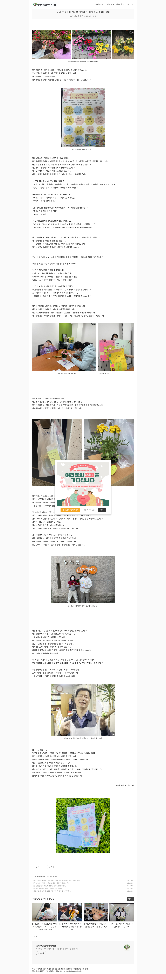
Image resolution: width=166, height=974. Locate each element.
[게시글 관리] (43, 867)
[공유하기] (40, 867)
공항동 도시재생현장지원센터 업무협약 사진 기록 (46, 888)
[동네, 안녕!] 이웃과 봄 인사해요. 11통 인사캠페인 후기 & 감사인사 (51, 883)
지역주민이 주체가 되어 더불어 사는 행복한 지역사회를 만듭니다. (57, 949)
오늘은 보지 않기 (89, 510)
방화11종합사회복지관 (46, 945)
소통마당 (119, 4)
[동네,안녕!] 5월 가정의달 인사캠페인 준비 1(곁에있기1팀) (49, 886)
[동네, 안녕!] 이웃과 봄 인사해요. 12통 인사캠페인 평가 (83, 12)
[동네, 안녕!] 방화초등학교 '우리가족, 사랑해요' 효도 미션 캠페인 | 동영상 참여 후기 (55, 880)
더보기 (130, 899)
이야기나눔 (129, 4)
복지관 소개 (100, 4)
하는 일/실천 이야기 (77, 16)
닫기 (101, 510)
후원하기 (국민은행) (70, 510)
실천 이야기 (42, 876)
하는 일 (109, 4)
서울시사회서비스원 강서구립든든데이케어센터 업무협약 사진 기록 (51, 891)
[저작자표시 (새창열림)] (57, 867)
